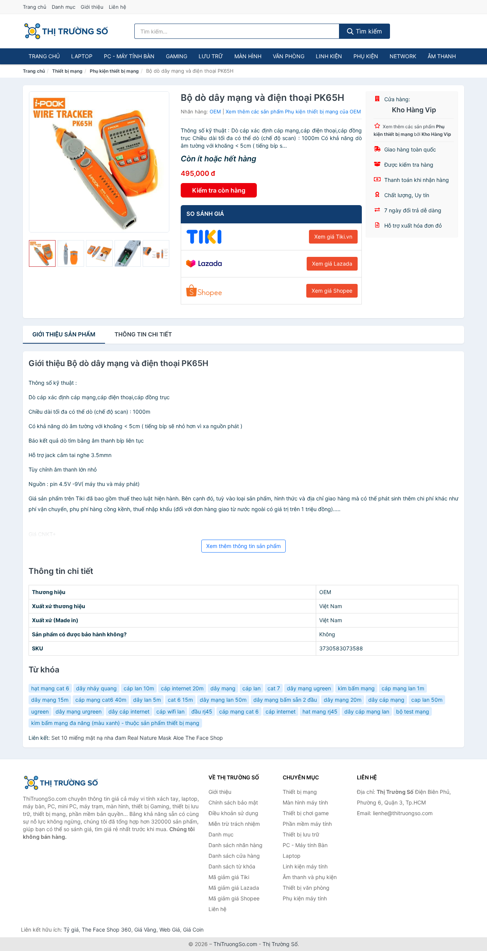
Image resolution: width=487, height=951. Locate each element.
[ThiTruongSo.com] (66, 31)
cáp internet (281, 711)
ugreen (40, 711)
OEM (215, 111)
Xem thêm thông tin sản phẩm (243, 546)
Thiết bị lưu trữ (301, 834)
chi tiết (143, 334)
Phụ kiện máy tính (305, 898)
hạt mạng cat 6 (50, 688)
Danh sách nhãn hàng (235, 845)
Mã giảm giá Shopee (233, 898)
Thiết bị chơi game (306, 813)
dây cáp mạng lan (366, 711)
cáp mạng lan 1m (403, 688)
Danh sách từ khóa (231, 866)
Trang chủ (34, 7)
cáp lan (251, 688)
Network (403, 56)
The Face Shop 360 (106, 929)
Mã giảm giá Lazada (233, 887)
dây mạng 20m (342, 699)
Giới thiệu (92, 7)
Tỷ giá (71, 929)
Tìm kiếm (368, 31)
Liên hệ (117, 7)
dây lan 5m (147, 699)
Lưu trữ (211, 56)
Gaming (176, 56)
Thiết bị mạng (67, 71)
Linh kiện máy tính (305, 866)
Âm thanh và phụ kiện (310, 877)
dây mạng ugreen (309, 688)
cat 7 (273, 688)
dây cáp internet (129, 711)
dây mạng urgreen (79, 711)
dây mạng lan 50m (223, 699)
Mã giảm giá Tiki (228, 877)
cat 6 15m (180, 699)
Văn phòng (288, 56)
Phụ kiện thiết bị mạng (114, 71)
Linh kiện (329, 56)
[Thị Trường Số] (61, 782)
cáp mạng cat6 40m (100, 699)
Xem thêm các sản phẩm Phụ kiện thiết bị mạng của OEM (293, 111)
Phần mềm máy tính (307, 823)
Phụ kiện (365, 56)
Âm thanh (442, 56)
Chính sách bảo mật (233, 802)
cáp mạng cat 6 (239, 711)
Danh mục (63, 7)
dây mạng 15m (49, 699)
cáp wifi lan (170, 711)
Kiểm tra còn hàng (218, 190)
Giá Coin (193, 929)
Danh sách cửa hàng (234, 855)
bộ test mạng (412, 711)
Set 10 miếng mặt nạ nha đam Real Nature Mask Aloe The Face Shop (137, 737)
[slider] (42, 253)
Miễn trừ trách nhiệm (234, 823)
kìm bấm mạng (356, 688)
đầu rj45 (201, 711)
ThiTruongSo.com (235, 944)
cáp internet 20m (182, 688)
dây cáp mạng (386, 699)
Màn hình (247, 56)
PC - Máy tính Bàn (129, 56)
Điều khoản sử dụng (233, 813)
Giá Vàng (145, 929)
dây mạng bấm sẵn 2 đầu (285, 699)
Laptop (81, 56)
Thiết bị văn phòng (306, 887)
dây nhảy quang (96, 688)
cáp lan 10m (139, 688)
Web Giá (169, 929)
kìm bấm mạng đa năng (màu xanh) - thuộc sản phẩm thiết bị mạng (115, 723)
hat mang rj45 (319, 711)
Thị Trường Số (280, 944)
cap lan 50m (426, 699)
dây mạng (223, 688)
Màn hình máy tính (305, 802)
